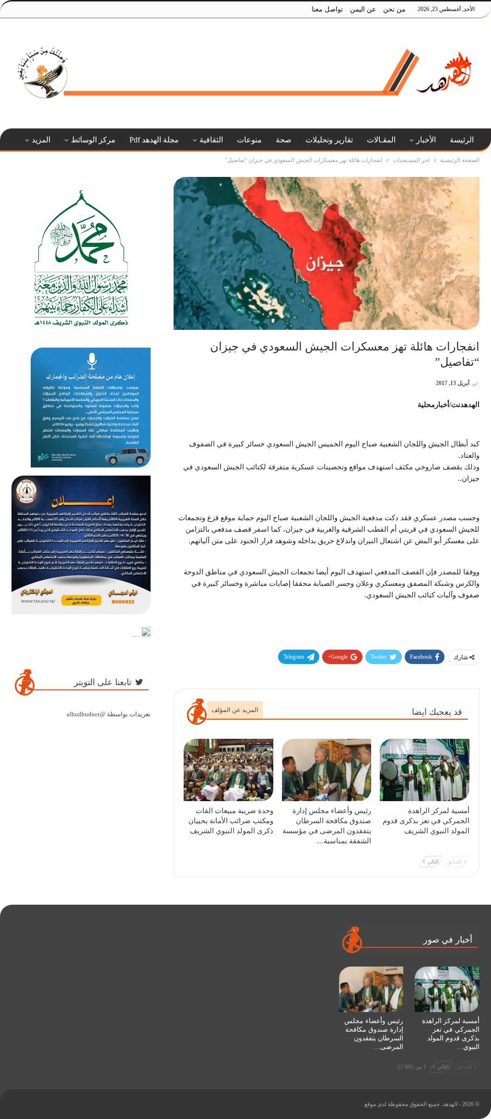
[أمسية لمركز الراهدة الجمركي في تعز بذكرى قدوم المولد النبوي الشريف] (424, 770)
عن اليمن (363, 9)
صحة (284, 140)
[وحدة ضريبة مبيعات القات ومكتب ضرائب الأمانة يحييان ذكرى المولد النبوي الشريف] (228, 770)
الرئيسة (462, 140)
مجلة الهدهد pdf (154, 140)
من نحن (394, 9)
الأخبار (426, 140)
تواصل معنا (327, 9)
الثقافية (211, 140)
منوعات (249, 140)
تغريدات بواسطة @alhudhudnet (109, 714)
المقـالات (381, 140)
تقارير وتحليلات (329, 140)
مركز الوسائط (93, 140)
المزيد (41, 140)
